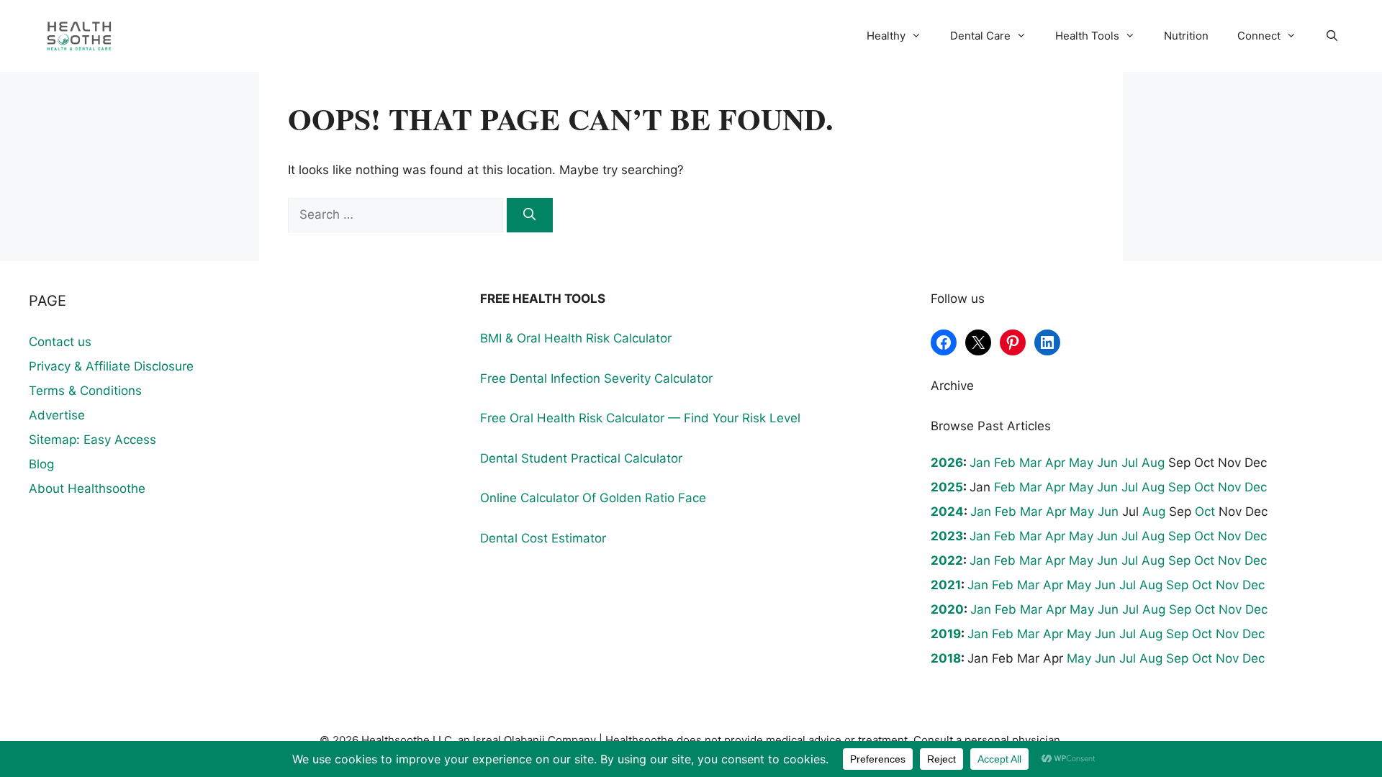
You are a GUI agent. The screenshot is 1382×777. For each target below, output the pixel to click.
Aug (1153, 462)
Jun (1107, 462)
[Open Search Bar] (1332, 36)
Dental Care (980, 35)
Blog (41, 464)
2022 (947, 560)
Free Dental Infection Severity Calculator (596, 378)
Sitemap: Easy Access (92, 439)
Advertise (57, 415)
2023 (947, 536)
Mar (1030, 462)
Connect (1259, 35)
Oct (1204, 487)
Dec (1256, 487)
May (1081, 462)
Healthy (886, 35)
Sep (1179, 487)
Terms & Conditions (85, 390)
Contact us (60, 342)
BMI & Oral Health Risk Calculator (576, 338)
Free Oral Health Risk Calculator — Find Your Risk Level (640, 418)
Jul (1129, 462)
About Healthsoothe (87, 488)
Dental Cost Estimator (543, 538)
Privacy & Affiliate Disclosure (111, 366)
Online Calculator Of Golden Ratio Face (593, 498)
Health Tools (1087, 35)
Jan (980, 462)
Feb (1005, 462)
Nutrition (1186, 35)
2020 (947, 609)
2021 (946, 585)
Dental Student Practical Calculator (581, 458)
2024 (947, 511)
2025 (947, 487)
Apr (1055, 462)
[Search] (530, 215)
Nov (1229, 487)
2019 (946, 634)
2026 (947, 462)
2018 (946, 658)
